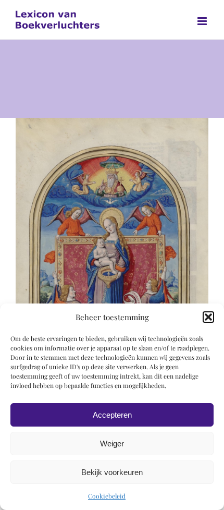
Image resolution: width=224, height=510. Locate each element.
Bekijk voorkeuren (112, 472)
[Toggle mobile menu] (202, 21)
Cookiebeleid (107, 496)
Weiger (112, 443)
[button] (208, 317)
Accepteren (112, 414)
